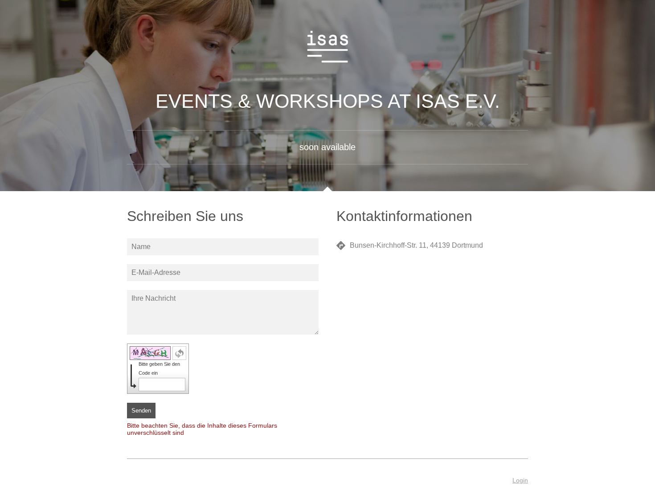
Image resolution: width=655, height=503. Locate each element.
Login (520, 480)
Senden (141, 410)
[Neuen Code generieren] (179, 353)
